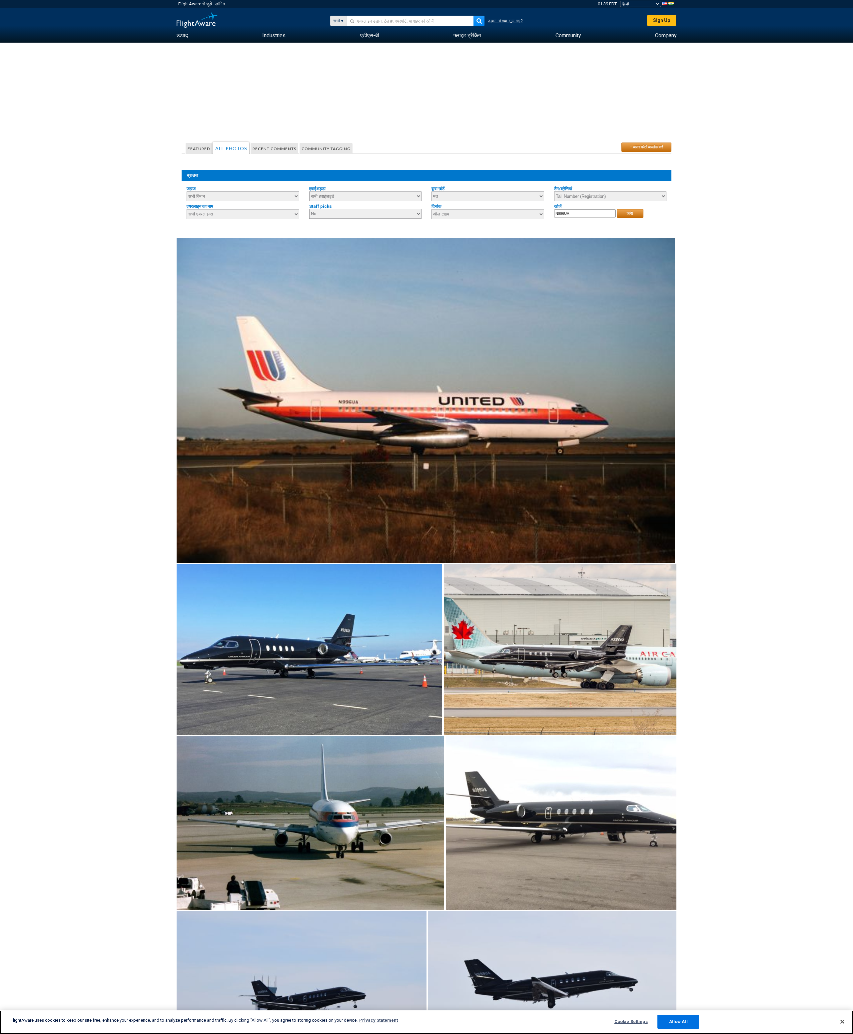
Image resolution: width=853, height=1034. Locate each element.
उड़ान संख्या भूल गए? (505, 21)
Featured (199, 148)
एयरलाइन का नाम (200, 206)
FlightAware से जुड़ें (195, 3)
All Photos (231, 148)
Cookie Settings (631, 1021)
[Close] (842, 1021)
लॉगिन (220, 3)
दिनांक (436, 206)
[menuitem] (182, 36)
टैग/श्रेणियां (563, 188)
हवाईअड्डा (317, 188)
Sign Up (661, 20)
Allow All (678, 1021)
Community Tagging (326, 148)
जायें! (630, 213)
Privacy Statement (378, 1020)
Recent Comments (274, 148)
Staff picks (320, 206)
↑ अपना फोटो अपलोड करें (646, 147)
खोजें (557, 206)
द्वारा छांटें (437, 188)
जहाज (191, 188)
